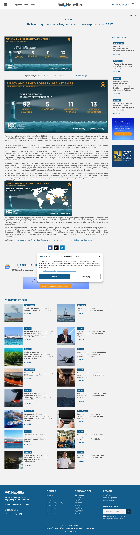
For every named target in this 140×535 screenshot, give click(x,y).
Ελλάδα (49, 495)
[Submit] (128, 511)
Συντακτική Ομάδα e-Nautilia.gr (72, 76)
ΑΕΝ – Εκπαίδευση (54, 503)
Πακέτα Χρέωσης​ (110, 497)
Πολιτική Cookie (52, 528)
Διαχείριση (78, 528)
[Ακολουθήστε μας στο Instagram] (6, 514)
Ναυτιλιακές (29, 5)
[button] (99, 256)
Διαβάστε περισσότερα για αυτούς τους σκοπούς (59, 271)
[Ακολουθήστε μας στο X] (16, 514)
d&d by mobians (70, 531)
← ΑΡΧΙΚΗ (131, 15)
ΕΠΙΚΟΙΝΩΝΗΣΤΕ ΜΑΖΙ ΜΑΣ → (18, 504)
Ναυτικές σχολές (79, 498)
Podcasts (50, 513)
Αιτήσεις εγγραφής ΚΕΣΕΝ (79, 510)
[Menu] (5, 4)
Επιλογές (86, 276)
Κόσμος (49, 497)
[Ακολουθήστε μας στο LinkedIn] (20, 514)
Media (49, 510)
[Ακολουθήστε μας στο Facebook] (11, 514)
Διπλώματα (79, 495)
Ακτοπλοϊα (51, 500)
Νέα (11, 5)
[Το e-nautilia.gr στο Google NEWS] (7, 267)
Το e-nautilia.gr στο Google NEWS (36, 265)
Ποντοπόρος (51, 508)
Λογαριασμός (108, 500)
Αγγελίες (107, 495)
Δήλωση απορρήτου (66, 528)
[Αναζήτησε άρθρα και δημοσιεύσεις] (133, 4)
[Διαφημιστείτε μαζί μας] (56, 283)
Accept (54, 276)
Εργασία (18, 5)
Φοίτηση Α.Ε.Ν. (78, 504)
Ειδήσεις (70, 19)
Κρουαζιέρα (51, 505)
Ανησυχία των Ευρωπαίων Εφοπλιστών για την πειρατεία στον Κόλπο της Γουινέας (55, 240)
